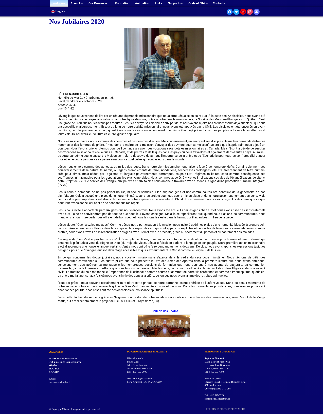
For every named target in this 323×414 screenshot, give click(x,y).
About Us (76, 3)
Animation (142, 3)
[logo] (50, 343)
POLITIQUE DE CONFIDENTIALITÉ (225, 409)
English (60, 11)
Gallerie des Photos (165, 311)
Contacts (219, 3)
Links (159, 3)
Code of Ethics (198, 3)
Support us (175, 3)
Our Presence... (99, 3)
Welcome (59, 3)
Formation (122, 3)
